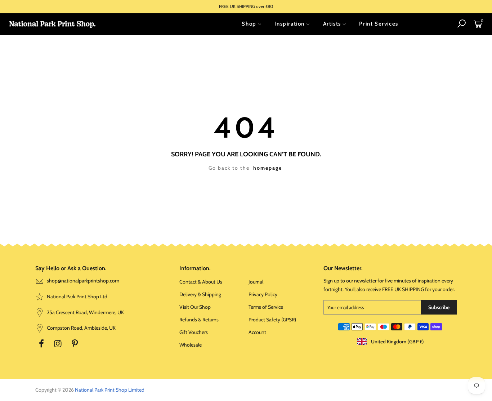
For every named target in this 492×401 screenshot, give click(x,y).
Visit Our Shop (195, 307)
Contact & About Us (200, 282)
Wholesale (190, 345)
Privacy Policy (263, 294)
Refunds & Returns (199, 319)
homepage (267, 168)
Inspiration (289, 24)
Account (257, 332)
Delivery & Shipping (200, 294)
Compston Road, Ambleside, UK (81, 328)
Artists (332, 24)
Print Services (378, 24)
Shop (249, 24)
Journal (256, 282)
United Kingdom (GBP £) (397, 341)
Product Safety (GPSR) (272, 319)
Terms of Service (266, 307)
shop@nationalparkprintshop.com (83, 280)
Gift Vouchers (193, 332)
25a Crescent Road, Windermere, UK (85, 312)
